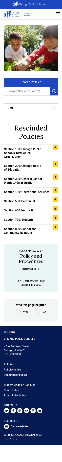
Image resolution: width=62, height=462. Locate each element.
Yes (25, 312)
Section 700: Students (19, 219)
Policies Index (12, 369)
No (44, 312)
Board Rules (11, 390)
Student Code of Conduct (19, 385)
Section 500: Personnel (19, 201)
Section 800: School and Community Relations (20, 230)
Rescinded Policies (15, 374)
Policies (9, 364)
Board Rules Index (15, 395)
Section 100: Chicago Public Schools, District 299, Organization (22, 152)
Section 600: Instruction (20, 210)
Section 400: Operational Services (26, 192)
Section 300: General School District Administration (23, 180)
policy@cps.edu (31, 269)
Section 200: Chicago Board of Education (22, 167)
